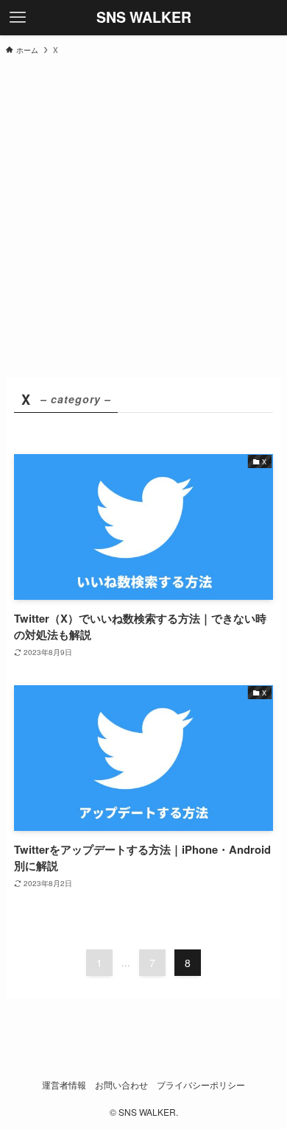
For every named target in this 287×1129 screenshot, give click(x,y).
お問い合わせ (121, 1085)
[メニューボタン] (17, 17)
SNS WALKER (143, 17)
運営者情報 (64, 1085)
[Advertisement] (143, 215)
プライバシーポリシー (201, 1085)
